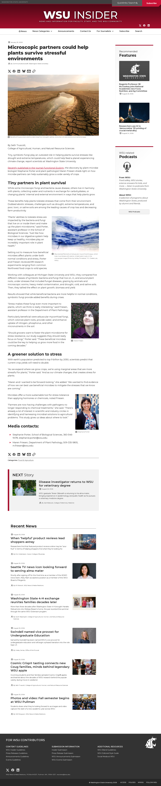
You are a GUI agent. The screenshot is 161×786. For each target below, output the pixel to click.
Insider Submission (59, 750)
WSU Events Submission (62, 760)
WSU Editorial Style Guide (108, 753)
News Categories (41, 31)
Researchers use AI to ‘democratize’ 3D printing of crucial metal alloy (132, 128)
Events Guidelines (13, 760)
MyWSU (141, 782)
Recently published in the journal (36, 168)
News (24, 31)
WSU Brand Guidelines (106, 750)
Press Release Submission (62, 753)
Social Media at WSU (106, 756)
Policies (132, 782)
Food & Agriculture (26, 460)
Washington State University (15, 2)
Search (138, 31)
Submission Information (66, 747)
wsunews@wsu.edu (63, 774)
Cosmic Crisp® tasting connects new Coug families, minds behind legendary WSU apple (40, 666)
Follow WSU (151, 782)
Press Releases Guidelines (16, 753)
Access (123, 782)
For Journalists (104, 31)
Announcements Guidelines (17, 756)
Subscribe (152, 3)
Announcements (66, 31)
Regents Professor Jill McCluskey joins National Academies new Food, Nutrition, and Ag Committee (133, 87)
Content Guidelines (17, 747)
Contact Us (85, 31)
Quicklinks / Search (126, 3)
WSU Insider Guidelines (15, 750)
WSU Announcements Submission (66, 756)
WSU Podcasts (134, 212)
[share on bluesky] (24, 71)
